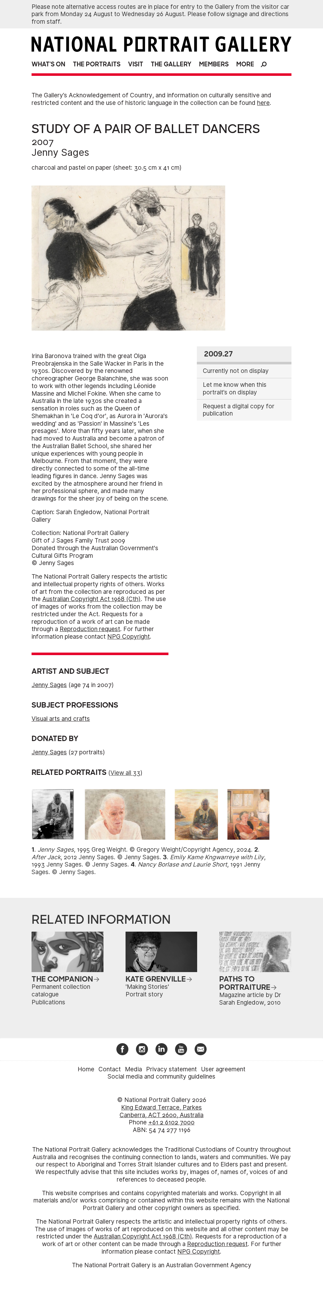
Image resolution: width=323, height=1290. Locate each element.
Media (133, 1069)
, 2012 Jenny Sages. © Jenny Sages (96, 857)
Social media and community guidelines (161, 1076)
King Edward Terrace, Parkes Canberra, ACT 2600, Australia (161, 1111)
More (245, 64)
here (263, 102)
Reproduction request (90, 629)
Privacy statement (171, 1069)
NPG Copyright (128, 636)
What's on (48, 64)
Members (214, 64)
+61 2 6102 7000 (171, 1122)
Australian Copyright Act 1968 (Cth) (91, 599)
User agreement (223, 1069)
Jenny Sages (60, 152)
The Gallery (171, 64)
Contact (109, 1069)
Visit (135, 64)
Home (86, 1069)
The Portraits (96, 64)
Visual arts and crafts (61, 718)
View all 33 (125, 772)
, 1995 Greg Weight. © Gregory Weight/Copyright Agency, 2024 (144, 849)
